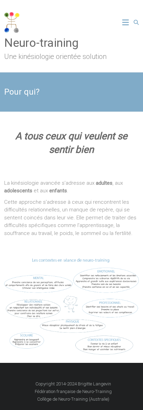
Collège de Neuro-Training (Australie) (73, 399)
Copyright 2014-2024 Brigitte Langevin (73, 383)
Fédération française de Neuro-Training (73, 391)
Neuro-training (41, 43)
